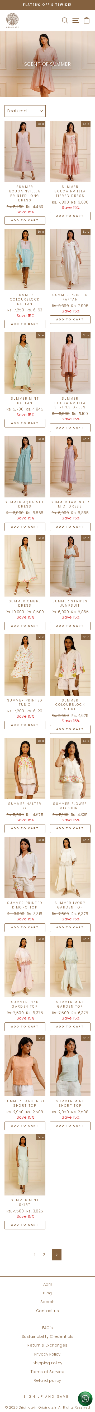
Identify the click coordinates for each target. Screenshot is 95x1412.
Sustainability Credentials (47, 1336)
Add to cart (25, 220)
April (47, 1284)
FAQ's (47, 1327)
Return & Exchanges (47, 1345)
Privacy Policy (47, 1354)
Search (47, 1301)
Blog (47, 1293)
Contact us (47, 1310)
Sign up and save (46, 1396)
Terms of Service (47, 1371)
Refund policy (47, 1380)
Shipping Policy (48, 1363)
